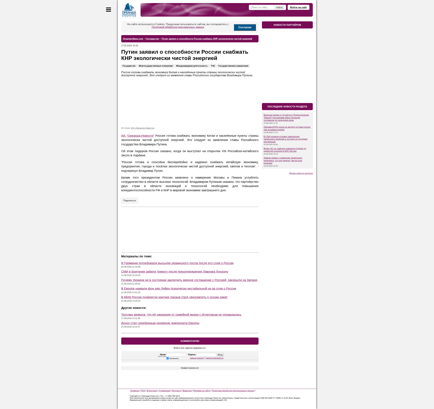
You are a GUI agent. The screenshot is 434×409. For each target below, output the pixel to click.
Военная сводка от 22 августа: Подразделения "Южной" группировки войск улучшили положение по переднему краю (286, 117)
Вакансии (187, 391)
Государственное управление (233, 66)
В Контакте (152, 391)
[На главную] (129, 9)
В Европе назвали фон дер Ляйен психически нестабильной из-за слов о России (178, 288)
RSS (143, 391)
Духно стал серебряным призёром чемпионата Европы (160, 323)
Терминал (135, 391)
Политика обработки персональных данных (233, 391)
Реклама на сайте (201, 391)
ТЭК (213, 66)
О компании (164, 391)
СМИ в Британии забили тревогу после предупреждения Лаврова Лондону (174, 271)
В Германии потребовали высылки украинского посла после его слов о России (177, 263)
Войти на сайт (298, 7)
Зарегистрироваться (214, 358)
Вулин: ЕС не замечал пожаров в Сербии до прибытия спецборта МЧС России (285, 149)
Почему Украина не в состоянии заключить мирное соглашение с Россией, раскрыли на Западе (189, 280)
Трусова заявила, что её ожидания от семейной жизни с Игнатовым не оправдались (181, 314)
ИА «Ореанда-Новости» (142, 128)
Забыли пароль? (197, 358)
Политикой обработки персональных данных (178, 27)
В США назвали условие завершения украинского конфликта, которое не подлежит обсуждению (286, 139)
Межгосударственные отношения (156, 66)
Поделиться (129, 200)
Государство (129, 66)
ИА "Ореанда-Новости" (137, 135)
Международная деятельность (192, 66)
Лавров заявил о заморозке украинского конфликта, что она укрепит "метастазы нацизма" (283, 160)
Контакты (176, 391)
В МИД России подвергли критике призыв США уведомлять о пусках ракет (174, 297)
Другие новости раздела (301, 173)
